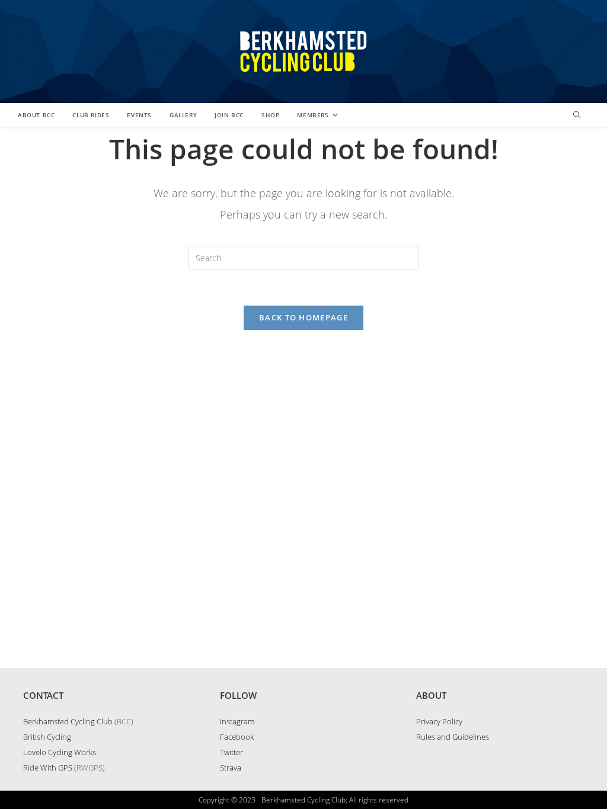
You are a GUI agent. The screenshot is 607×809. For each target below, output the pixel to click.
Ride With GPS (47, 767)
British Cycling (47, 736)
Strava (230, 767)
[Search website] (576, 115)
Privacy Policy (439, 721)
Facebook (237, 736)
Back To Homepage (303, 317)
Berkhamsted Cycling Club (68, 721)
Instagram (237, 721)
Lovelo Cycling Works (59, 752)
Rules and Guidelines (452, 736)
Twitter (231, 752)
